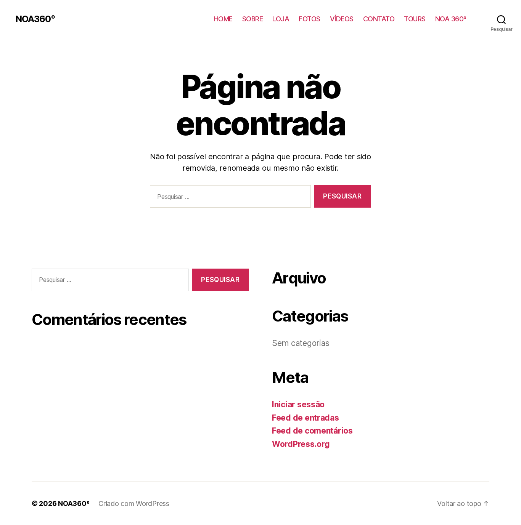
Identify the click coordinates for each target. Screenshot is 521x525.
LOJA (280, 19)
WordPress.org (301, 444)
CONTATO (379, 19)
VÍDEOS (342, 19)
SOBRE (252, 19)
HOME (223, 19)
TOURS (415, 19)
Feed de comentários (312, 430)
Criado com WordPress (133, 503)
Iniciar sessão (298, 404)
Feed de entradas (305, 418)
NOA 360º (450, 19)
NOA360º (35, 19)
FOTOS (309, 19)
